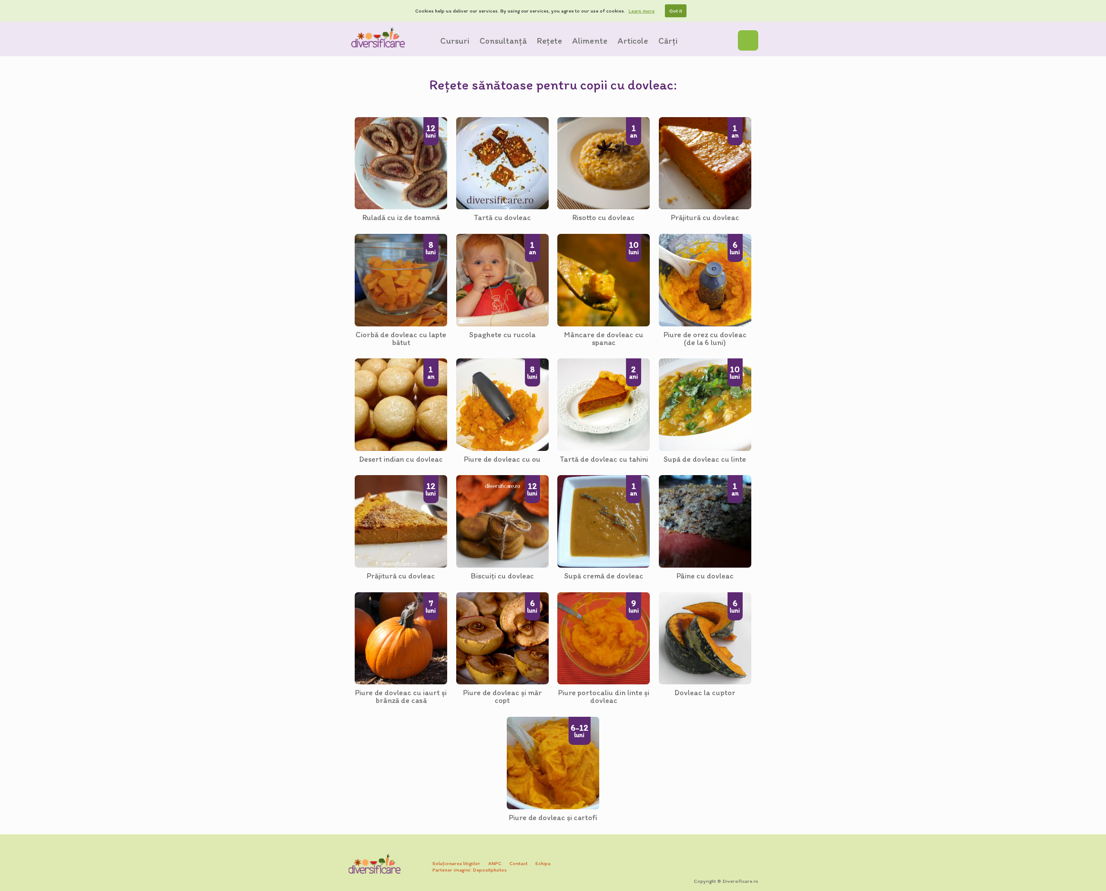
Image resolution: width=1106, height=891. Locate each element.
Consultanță (503, 40)
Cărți (667, 40)
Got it (675, 11)
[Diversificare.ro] (378, 37)
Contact (518, 863)
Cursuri (454, 40)
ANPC (495, 863)
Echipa (542, 863)
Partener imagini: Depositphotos (469, 870)
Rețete (549, 40)
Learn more (642, 11)
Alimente (589, 40)
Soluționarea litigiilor (456, 863)
